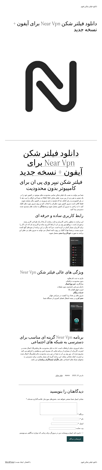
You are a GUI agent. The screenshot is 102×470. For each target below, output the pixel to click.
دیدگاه (80, 414)
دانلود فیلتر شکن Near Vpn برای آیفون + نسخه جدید (51, 162)
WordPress (9, 462)
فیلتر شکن (59, 375)
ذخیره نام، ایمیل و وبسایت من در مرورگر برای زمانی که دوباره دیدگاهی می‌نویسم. (50, 433)
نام (81, 419)
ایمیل (80, 423)
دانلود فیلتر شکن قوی (89, 6)
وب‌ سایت (79, 428)
